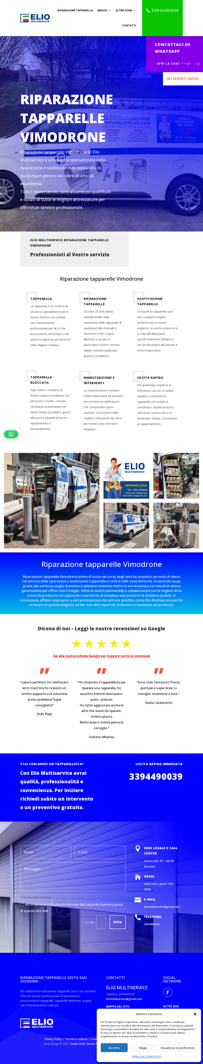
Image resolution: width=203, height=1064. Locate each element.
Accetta (114, 1048)
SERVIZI (102, 10)
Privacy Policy (53, 1039)
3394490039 (165, 10)
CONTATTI (129, 25)
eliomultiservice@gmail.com (124, 999)
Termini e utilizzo (76, 1039)
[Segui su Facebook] (167, 992)
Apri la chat (168, 63)
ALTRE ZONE (124, 10)
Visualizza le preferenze (178, 1048)
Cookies (96, 1039)
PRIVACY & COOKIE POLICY (147, 1056)
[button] (195, 1014)
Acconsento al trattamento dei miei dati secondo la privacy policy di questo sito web (71, 907)
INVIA (117, 922)
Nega (143, 1048)
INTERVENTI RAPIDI (183, 79)
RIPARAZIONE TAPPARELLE (75, 10)
